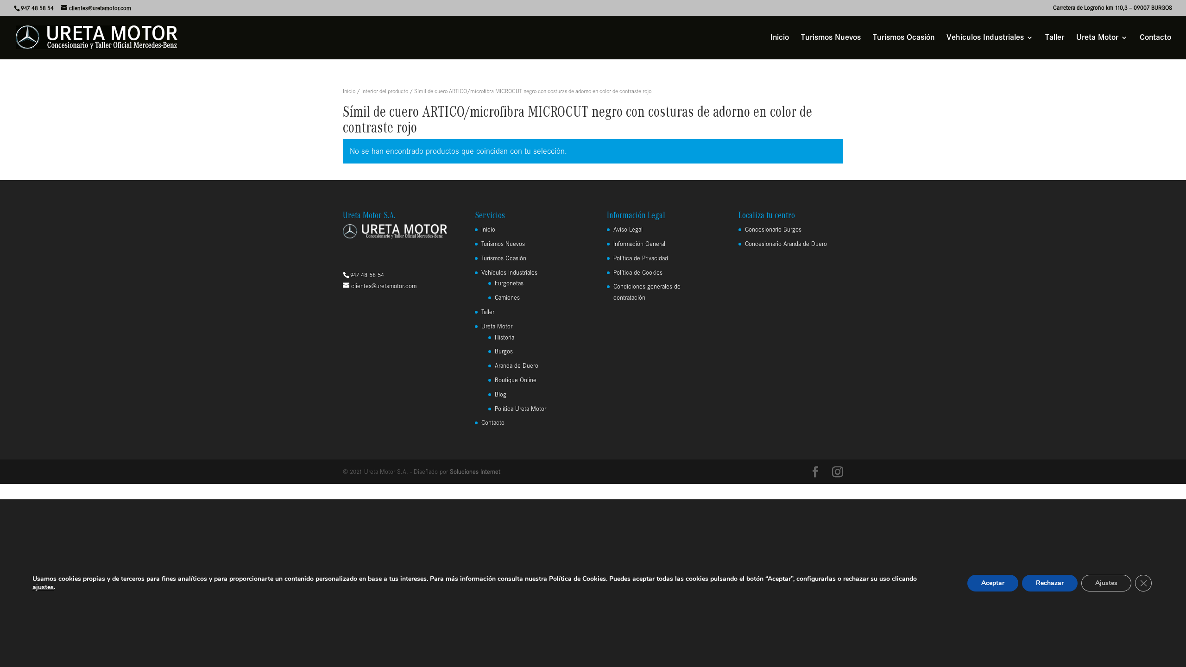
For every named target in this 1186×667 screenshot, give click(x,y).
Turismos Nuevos (831, 38)
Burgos (504, 351)
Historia (504, 337)
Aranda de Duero (516, 366)
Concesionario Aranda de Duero (786, 244)
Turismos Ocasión (903, 38)
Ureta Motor (1097, 38)
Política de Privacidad (640, 258)
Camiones (507, 298)
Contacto (1155, 38)
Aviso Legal (628, 229)
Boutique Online (515, 380)
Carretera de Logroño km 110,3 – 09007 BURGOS (1112, 8)
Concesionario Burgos (773, 229)
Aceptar (992, 583)
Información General (639, 244)
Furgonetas (509, 283)
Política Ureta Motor (520, 409)
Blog (500, 394)
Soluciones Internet (475, 472)
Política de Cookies (637, 273)
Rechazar (1050, 583)
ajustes (43, 587)
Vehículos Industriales (985, 38)
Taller (1054, 38)
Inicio (779, 38)
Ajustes (1106, 583)
